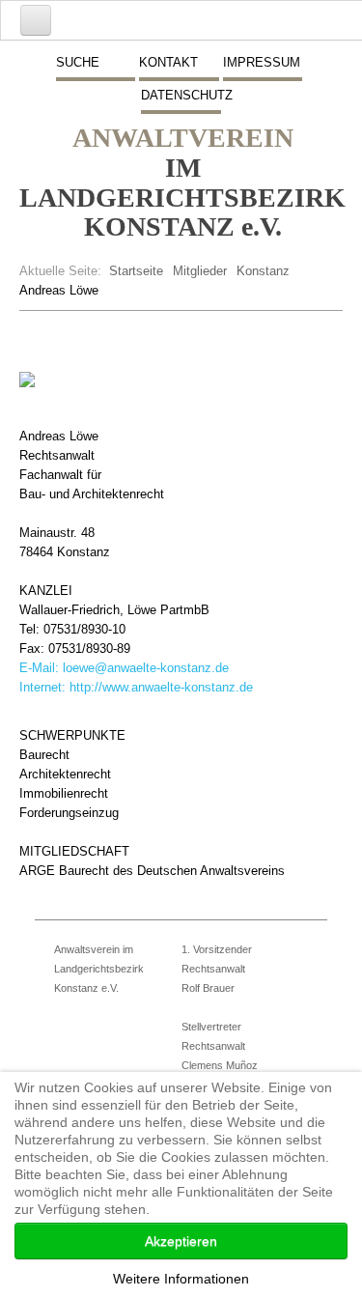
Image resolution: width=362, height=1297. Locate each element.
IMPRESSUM (261, 62)
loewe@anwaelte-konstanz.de (146, 668)
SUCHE (77, 62)
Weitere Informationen (181, 1278)
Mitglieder (200, 271)
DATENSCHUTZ (180, 95)
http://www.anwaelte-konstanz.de (161, 687)
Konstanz (263, 271)
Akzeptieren (181, 1241)
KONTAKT (168, 62)
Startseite (136, 271)
